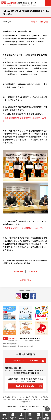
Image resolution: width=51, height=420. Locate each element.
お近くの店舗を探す (25, 385)
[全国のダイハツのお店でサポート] (25, 328)
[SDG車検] (41, 313)
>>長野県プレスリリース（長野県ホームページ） (23, 228)
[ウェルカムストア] (25, 313)
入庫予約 (29, 418)
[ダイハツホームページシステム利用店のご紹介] (9, 313)
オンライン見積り (13, 418)
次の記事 (43, 22)
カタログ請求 (38, 418)
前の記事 (34, 22)
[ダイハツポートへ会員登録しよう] (41, 328)
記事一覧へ (26, 280)
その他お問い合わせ (47, 418)
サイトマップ (35, 399)
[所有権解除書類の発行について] (9, 328)
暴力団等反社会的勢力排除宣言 (18, 399)
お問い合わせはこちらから (25, 360)
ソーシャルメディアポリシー (29, 397)
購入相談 (21, 418)
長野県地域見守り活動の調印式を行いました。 (25, 12)
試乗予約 (4, 418)
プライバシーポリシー (10, 397)
